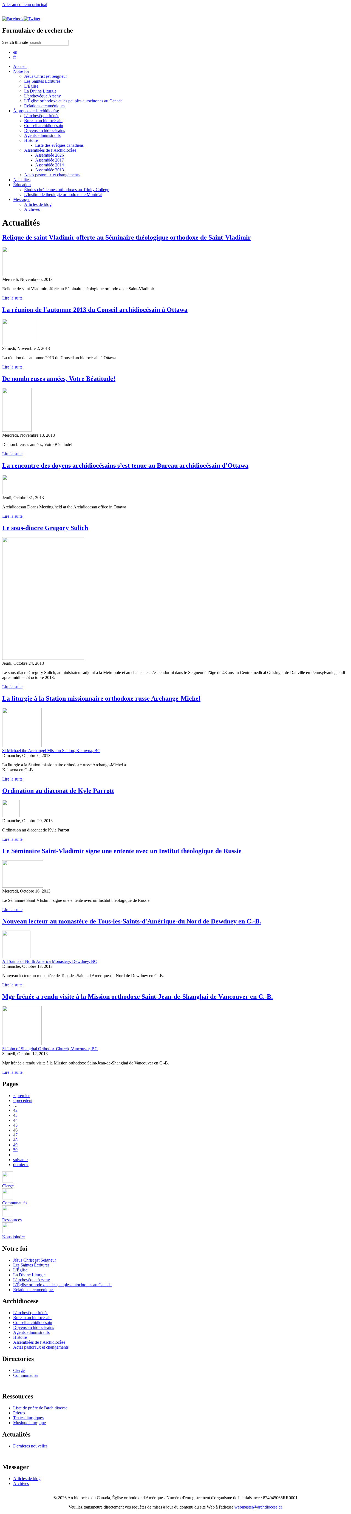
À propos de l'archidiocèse (36, 110)
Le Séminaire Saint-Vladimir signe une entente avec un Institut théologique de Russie (122, 850)
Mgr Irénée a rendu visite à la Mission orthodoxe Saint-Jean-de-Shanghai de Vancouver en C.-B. (137, 996)
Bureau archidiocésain (43, 120)
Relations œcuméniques (44, 105)
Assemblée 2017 (49, 160)
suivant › (20, 1159)
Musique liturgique (29, 1422)
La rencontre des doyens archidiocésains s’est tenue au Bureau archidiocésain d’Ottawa (125, 465)
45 (15, 1125)
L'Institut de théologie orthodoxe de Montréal (63, 194)
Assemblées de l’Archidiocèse (50, 150)
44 (15, 1120)
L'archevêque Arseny (42, 96)
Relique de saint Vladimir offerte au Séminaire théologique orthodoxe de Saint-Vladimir (126, 237)
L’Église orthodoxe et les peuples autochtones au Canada (73, 101)
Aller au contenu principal (24, 4)
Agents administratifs (42, 135)
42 (15, 1110)
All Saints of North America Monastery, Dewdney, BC (49, 961)
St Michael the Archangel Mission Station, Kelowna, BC (51, 750)
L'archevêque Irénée (41, 115)
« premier (21, 1095)
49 (15, 1144)
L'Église (31, 86)
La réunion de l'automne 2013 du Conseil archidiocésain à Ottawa (95, 309)
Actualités (21, 179)
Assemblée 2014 (49, 165)
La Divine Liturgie (40, 91)
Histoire (31, 140)
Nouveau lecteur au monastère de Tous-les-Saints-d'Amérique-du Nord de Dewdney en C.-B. (131, 921)
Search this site (15, 42)
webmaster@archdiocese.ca (258, 1507)
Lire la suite (12, 298)
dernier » (21, 1164)
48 (15, 1140)
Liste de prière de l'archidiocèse (40, 1408)
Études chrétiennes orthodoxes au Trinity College (66, 189)
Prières (19, 1413)
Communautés (25, 1375)
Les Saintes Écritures (42, 81)
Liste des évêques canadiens (59, 145)
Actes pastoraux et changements (52, 174)
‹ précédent (22, 1100)
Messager (21, 199)
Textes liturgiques (28, 1417)
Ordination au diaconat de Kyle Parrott (58, 790)
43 (15, 1115)
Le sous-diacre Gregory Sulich (45, 527)
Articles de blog (38, 204)
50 (15, 1149)
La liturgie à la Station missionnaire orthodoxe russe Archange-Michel (101, 698)
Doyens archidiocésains (44, 130)
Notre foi (21, 71)
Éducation (22, 184)
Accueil (20, 66)
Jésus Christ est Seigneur (45, 76)
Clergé (19, 1370)
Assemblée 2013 (49, 170)
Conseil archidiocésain (43, 125)
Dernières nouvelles (30, 1446)
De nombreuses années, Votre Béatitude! (58, 378)
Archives (32, 209)
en (15, 52)
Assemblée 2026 (49, 155)
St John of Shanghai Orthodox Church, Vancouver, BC (50, 1048)
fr (14, 57)
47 (15, 1135)
